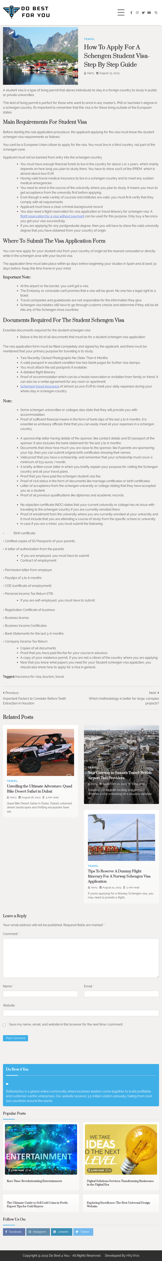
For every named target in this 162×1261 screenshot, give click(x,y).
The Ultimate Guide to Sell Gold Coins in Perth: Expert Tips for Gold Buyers (37, 1204)
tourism (48, 677)
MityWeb (132, 1255)
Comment (11, 934)
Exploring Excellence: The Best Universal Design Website (118, 1204)
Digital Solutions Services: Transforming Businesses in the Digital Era (120, 1183)
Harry (90, 73)
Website (9, 1005)
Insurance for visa (28, 677)
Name (8, 986)
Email (89, 986)
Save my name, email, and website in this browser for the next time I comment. (66, 1024)
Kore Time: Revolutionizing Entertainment (34, 1181)
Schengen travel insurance (39, 386)
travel (60, 677)
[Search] (156, 13)
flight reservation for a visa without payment (52, 216)
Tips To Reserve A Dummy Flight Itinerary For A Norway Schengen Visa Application (119, 876)
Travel (89, 39)
